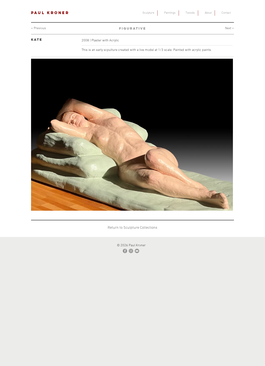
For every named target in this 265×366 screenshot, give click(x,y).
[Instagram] (131, 251)
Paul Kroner (50, 12)
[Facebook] (125, 251)
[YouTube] (137, 251)
